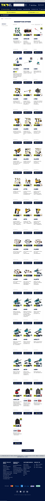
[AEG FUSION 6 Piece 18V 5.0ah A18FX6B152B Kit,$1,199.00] (17, 272)
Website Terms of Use (7, 471)
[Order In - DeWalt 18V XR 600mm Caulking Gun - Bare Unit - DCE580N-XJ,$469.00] (27, 92)
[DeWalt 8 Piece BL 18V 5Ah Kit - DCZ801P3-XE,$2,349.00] (38, 152)
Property (25, 473)
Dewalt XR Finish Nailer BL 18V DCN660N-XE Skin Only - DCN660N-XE (38, 223)
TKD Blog (15, 473)
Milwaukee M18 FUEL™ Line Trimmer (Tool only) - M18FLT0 (38, 42)
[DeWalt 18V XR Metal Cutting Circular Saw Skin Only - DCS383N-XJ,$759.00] (38, 92)
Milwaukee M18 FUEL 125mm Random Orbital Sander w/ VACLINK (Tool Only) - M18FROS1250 (17, 403)
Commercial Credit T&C (17, 469)
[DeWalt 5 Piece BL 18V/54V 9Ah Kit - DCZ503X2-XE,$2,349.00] (27, 152)
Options (28, 413)
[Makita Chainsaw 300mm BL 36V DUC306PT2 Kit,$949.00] (27, 332)
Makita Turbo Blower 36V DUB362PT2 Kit (38, 342)
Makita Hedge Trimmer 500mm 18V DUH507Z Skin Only (27, 72)
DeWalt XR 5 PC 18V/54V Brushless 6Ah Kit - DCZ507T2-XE (27, 133)
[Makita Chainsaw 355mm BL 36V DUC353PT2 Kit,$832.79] (17, 362)
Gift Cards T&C (6, 476)
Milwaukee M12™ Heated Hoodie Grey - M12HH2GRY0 (38, 403)
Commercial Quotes (17, 467)
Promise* (34, 12)
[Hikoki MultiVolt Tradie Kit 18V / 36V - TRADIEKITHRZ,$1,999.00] (17, 31)
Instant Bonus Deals (26, 9)
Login (32, 4)
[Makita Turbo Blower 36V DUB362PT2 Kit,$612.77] (38, 332)
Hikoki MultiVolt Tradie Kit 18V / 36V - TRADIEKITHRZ (17, 42)
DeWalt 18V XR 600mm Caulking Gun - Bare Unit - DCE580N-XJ (26, 103)
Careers (25, 472)
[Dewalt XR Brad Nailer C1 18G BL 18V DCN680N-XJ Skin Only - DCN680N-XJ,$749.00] (17, 212)
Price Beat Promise (7, 474)
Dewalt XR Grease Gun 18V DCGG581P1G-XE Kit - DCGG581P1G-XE (27, 193)
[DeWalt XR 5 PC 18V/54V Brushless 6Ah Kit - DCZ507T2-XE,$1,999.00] (27, 122)
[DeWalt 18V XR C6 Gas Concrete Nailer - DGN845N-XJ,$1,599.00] (17, 122)
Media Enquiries (26, 471)
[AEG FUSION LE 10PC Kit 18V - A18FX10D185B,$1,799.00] (27, 242)
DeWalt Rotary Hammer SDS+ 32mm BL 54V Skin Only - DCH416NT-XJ (17, 163)
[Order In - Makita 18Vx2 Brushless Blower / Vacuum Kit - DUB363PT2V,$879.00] (27, 362)
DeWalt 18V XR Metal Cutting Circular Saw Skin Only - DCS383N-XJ (38, 103)
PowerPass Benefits (17, 471)
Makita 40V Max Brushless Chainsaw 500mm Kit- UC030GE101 (38, 283)
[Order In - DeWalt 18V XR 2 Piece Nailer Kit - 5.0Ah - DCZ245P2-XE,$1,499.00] (17, 92)
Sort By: (33, 24)
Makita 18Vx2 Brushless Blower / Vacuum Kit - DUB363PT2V (27, 373)
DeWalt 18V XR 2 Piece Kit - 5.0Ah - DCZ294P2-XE (37, 132)
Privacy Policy (6, 468)
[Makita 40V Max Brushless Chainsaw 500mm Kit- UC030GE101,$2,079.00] (38, 272)
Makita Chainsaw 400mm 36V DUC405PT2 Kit (37, 312)
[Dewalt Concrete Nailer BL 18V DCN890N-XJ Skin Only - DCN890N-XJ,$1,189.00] (38, 182)
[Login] (30, 5)
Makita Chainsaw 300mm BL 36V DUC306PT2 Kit (26, 342)
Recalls (24, 469)
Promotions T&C (6, 478)
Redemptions (19, 9)
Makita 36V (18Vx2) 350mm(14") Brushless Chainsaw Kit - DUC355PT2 (17, 343)
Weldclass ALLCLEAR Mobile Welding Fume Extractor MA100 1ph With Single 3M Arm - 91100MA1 (17, 75)
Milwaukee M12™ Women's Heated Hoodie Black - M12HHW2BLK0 (26, 404)
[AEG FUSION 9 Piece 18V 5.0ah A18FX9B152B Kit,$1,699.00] (38, 242)
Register (34, 4)
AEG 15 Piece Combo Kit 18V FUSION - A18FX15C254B (17, 252)
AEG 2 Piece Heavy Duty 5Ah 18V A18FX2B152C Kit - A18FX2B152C (27, 283)
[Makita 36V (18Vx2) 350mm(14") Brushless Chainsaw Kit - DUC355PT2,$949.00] (17, 332)
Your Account (26, 465)
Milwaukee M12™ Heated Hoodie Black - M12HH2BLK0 (17, 433)
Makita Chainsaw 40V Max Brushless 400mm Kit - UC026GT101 (17, 313)
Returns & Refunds (27, 467)
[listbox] (38, 24)
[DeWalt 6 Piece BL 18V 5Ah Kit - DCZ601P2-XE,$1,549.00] (17, 182)
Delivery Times (26, 468)
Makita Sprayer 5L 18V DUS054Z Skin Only (37, 72)
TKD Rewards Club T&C (8, 477)
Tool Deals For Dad (34, 9)
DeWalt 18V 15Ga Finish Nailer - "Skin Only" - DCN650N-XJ (27, 222)
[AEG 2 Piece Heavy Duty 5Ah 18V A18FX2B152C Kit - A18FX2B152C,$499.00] (27, 272)
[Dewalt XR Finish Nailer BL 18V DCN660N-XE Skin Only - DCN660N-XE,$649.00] (38, 212)
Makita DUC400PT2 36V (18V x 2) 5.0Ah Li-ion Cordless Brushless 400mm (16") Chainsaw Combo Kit (27, 314)
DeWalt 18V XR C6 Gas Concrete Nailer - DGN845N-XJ (17, 132)
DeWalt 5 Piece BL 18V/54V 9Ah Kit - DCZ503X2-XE (27, 162)
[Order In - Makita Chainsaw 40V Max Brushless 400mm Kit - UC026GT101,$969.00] (17, 302)
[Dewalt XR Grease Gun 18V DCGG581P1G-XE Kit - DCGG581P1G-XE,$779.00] (27, 182)
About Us (5, 465)
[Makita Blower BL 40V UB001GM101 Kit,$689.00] (38, 362)
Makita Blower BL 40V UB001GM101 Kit (38, 372)
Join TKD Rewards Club (18, 470)
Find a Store (25, 464)
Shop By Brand (13, 9)
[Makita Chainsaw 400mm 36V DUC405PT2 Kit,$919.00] (38, 302)
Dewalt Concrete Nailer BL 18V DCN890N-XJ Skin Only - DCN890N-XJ (38, 193)
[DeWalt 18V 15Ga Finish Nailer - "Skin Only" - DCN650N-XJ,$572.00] (27, 212)
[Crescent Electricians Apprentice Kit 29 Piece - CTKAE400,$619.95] (27, 31)
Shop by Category (6, 9)
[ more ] (26, 456)
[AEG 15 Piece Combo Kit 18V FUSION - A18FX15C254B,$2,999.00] (17, 242)
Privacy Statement (6, 466)
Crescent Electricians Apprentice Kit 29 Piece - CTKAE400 (27, 42)
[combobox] (18, 5)
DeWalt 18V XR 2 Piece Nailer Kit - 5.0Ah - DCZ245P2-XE (17, 102)
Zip (24, 475)
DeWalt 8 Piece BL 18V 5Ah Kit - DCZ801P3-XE (37, 162)
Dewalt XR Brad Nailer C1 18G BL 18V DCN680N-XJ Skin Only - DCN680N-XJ (17, 223)
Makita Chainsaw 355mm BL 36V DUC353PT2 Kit (16, 372)
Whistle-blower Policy (7, 473)
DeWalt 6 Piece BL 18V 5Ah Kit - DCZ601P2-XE (17, 192)
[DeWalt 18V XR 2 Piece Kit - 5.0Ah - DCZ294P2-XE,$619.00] (38, 122)
